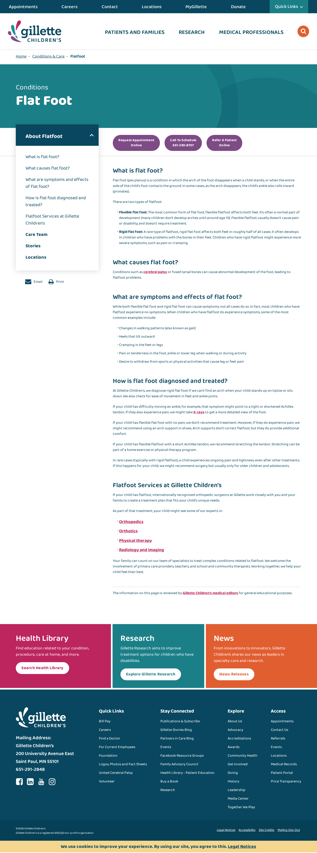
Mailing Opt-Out (289, 830)
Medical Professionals (251, 32)
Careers (69, 6)
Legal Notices (226, 830)
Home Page (34, 31)
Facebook (19, 781)
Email (37, 282)
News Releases (234, 674)
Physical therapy (135, 540)
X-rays (198, 412)
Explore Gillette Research (150, 674)
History (233, 781)
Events (165, 747)
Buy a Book (169, 781)
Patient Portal (282, 773)
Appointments (23, 6)
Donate (238, 6)
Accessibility (247, 830)
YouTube (41, 781)
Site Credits (266, 830)
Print (59, 282)
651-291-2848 (30, 769)
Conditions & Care (48, 56)
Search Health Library (42, 668)
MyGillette (196, 6)
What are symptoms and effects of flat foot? (57, 183)
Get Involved (238, 764)
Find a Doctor (109, 738)
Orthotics (128, 531)
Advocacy (235, 730)
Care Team (37, 234)
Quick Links (286, 6)
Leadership (236, 790)
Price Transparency (286, 781)
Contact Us (279, 730)
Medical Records (284, 764)
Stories (33, 246)
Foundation (108, 756)
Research (192, 32)
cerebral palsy (155, 272)
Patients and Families (135, 32)
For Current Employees (117, 747)
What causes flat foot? (48, 168)
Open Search (303, 31)
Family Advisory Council (179, 764)
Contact (110, 6)
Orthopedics (131, 521)
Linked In (30, 781)
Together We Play (241, 807)
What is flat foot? (42, 156)
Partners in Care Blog (177, 738)
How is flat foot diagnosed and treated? (56, 201)
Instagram (52, 781)
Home (21, 56)
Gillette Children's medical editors (210, 593)
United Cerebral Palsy (116, 773)
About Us (235, 721)
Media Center (238, 798)
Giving (233, 773)
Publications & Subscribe (180, 721)
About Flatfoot (44, 136)
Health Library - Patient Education (187, 773)
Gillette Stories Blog (176, 730)
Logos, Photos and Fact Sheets (123, 764)
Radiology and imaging (141, 550)
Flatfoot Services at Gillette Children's (52, 219)
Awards (233, 747)
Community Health (242, 756)
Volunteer (107, 781)
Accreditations (239, 738)
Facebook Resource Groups (182, 756)
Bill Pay (104, 721)
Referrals (278, 738)
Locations (152, 6)
